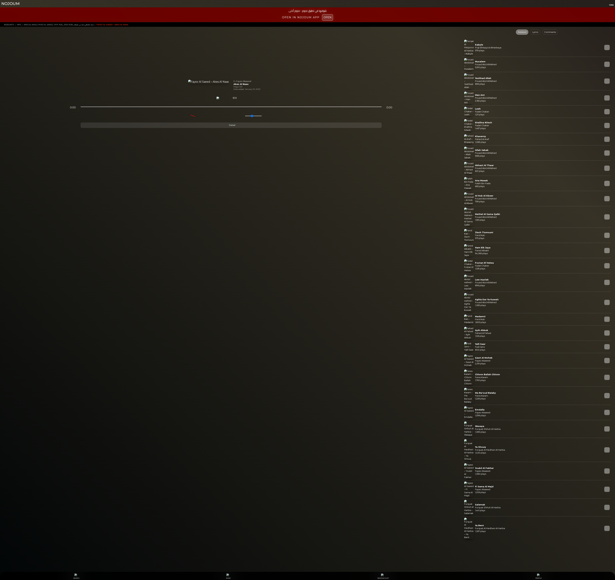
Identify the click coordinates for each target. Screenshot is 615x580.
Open (328, 17)
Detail (232, 125)
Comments (550, 32)
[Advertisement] (231, 55)
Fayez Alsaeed (243, 81)
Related (522, 32)
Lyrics (535, 32)
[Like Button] (243, 98)
